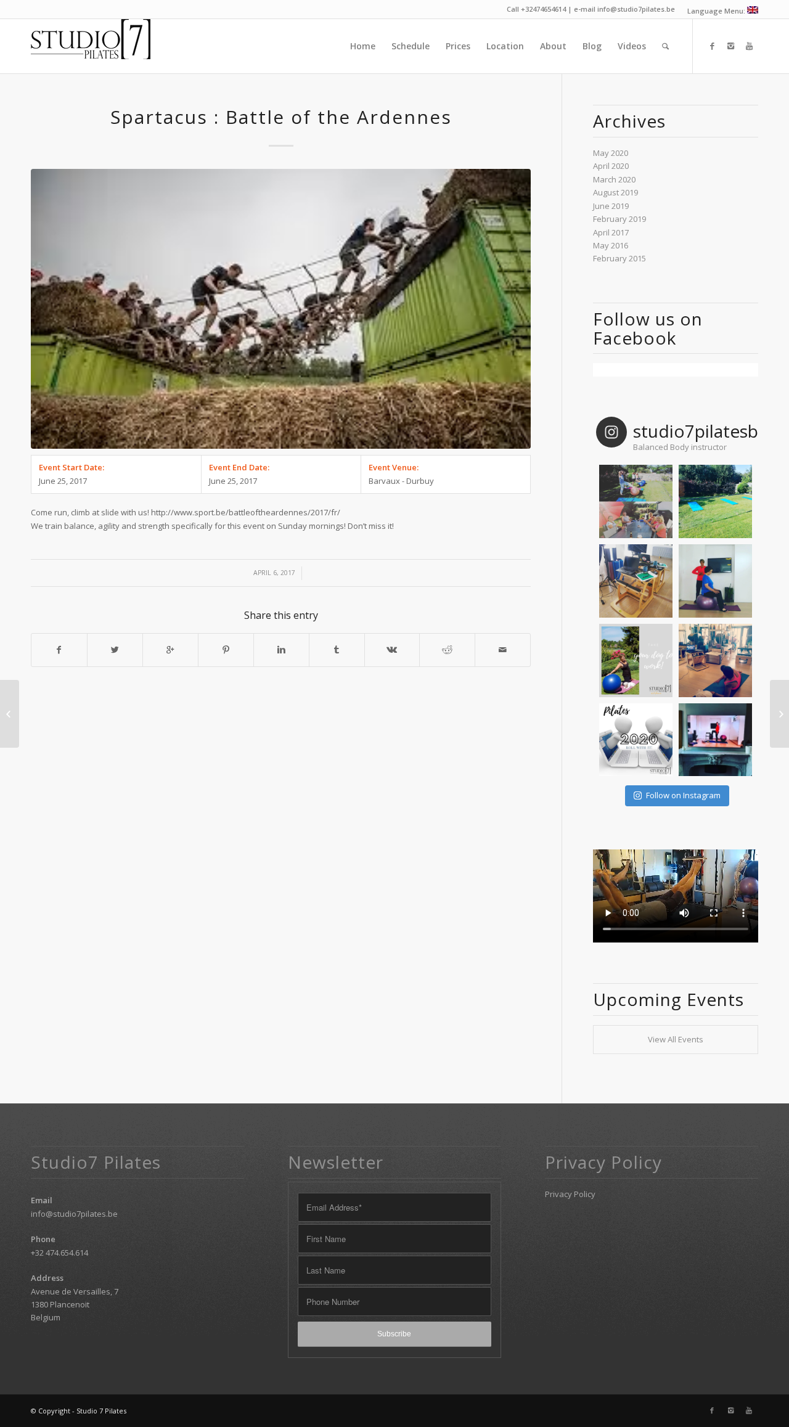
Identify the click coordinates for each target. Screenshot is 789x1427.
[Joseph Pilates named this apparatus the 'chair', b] (635, 581)
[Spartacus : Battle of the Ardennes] (281, 309)
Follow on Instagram (683, 795)
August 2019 (615, 192)
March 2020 (614, 179)
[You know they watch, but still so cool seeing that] (715, 740)
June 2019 (611, 205)
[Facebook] (712, 45)
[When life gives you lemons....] (635, 740)
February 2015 (619, 258)
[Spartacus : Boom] (9, 714)
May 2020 (610, 152)
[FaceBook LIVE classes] (779, 714)
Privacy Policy (570, 1194)
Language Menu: (717, 10)
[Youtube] (749, 45)
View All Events (675, 1039)
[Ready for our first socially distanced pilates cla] (715, 501)
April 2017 (611, 232)
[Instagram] (730, 45)
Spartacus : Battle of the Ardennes (281, 116)
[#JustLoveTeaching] (715, 581)
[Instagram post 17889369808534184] (635, 660)
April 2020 (611, 165)
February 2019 (619, 218)
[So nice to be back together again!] (635, 501)
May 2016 (610, 245)
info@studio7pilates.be (74, 1213)
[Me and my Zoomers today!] (715, 660)
